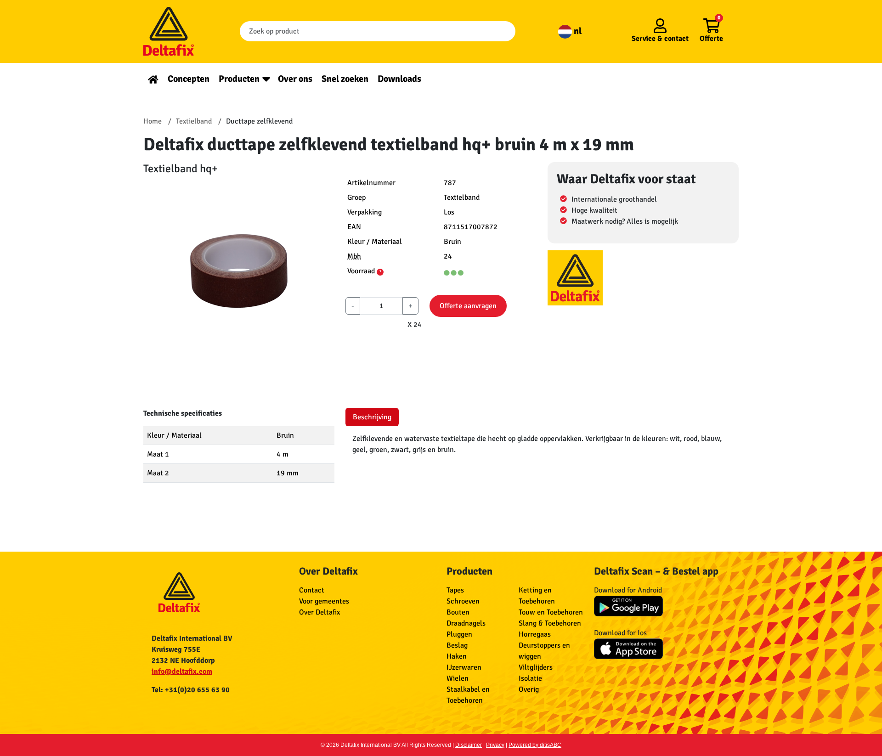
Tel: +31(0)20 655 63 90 (191, 689)
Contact (311, 590)
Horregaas (535, 634)
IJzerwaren (464, 667)
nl (577, 31)
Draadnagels (466, 623)
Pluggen (459, 634)
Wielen (458, 678)
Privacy (495, 745)
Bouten (458, 612)
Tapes (455, 590)
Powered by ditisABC (535, 745)
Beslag (457, 645)
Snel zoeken (345, 79)
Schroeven (463, 601)
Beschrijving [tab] (372, 417)
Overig (529, 689)
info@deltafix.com (182, 671)
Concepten (188, 79)
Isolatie (530, 678)
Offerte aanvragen (468, 305)
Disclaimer (468, 745)
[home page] (153, 79)
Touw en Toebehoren (551, 612)
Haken (457, 656)
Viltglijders (536, 667)
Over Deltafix (319, 612)
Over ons (295, 79)
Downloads (399, 79)
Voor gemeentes (324, 601)
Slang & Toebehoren (550, 623)
